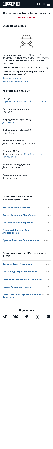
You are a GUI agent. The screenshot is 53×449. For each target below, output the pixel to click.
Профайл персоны (11, 78)
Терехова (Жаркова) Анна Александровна (16, 231)
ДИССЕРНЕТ (11, 4)
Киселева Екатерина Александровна (22, 279)
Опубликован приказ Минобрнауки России (24, 101)
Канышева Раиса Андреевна (17, 222)
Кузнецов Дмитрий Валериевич (19, 271)
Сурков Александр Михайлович (19, 215)
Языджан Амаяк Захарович (17, 264)
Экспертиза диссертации (15, 82)
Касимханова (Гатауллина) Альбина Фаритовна (21, 295)
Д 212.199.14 (8, 122)
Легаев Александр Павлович (17, 287)
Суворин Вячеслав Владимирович (20, 240)
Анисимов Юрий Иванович (16, 207)
